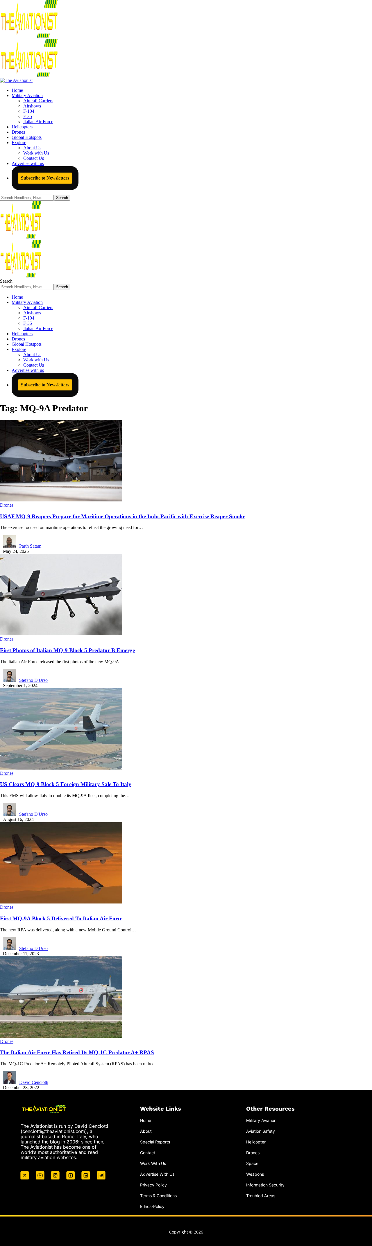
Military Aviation (261, 1120)
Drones (6, 505)
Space (252, 1163)
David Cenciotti (33, 1082)
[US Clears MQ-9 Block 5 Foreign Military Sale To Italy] (61, 767)
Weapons (255, 1174)
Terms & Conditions (158, 1195)
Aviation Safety (260, 1131)
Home (145, 1120)
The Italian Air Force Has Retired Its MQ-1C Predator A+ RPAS (77, 1052)
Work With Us (153, 1163)
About (146, 1131)
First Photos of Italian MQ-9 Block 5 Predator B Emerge (67, 650)
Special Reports (155, 1141)
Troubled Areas (260, 1195)
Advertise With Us (157, 1174)
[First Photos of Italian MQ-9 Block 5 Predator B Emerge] (61, 633)
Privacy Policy (153, 1184)
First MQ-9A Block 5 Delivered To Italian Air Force (61, 918)
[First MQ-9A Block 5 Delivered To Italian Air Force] (61, 901)
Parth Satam (30, 546)
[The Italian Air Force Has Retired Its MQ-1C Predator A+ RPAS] (61, 1036)
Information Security (265, 1184)
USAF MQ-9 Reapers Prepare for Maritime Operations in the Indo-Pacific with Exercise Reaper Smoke (122, 516)
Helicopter (256, 1141)
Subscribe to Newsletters (45, 177)
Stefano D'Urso (33, 680)
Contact (147, 1152)
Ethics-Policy (152, 1206)
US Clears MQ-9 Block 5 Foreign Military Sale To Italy (65, 784)
